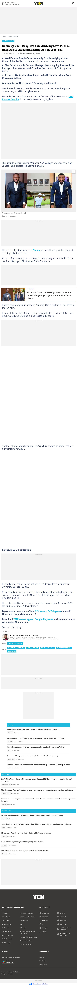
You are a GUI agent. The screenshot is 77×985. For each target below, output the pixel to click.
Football (10, 733)
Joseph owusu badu (47, 648)
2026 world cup (32, 648)
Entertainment (13, 37)
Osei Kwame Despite (15, 643)
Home (4, 37)
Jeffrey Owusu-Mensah (26, 53)
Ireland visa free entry (16, 648)
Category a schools (64, 648)
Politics (4, 827)
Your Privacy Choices (40, 984)
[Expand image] (74, 172)
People (10, 768)
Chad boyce (12, 651)
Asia (9, 750)
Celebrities (11, 759)
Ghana (36, 250)
